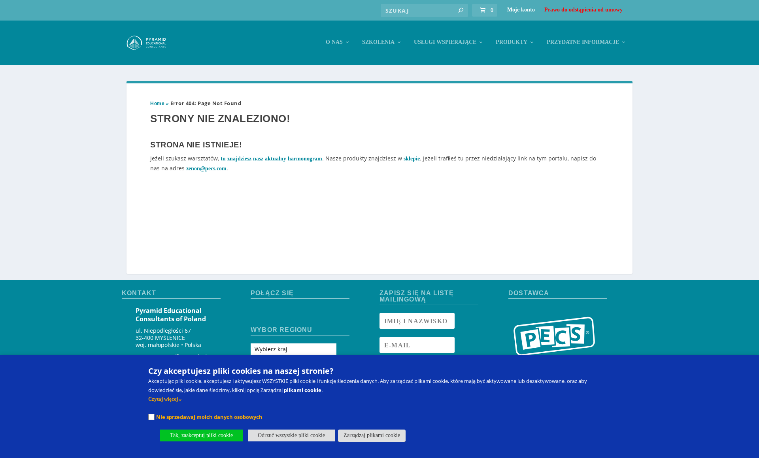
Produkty (511, 42)
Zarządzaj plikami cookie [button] (372, 435)
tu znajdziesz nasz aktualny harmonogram (271, 159)
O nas (334, 42)
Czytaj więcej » (165, 399)
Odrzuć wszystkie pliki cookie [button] (291, 435)
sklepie (412, 159)
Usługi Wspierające (445, 42)
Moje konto (521, 10)
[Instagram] (271, 313)
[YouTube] (285, 313)
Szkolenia (378, 42)
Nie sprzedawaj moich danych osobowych (209, 416)
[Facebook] (257, 313)
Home (157, 103)
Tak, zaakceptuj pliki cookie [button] (201, 435)
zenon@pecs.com (206, 169)
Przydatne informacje (583, 42)
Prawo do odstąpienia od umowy (583, 10)
